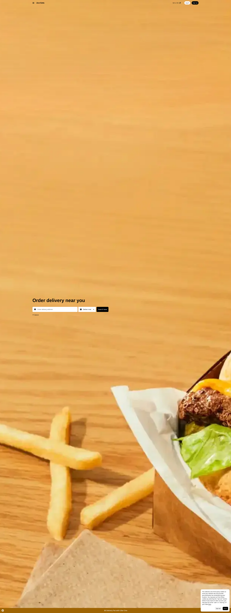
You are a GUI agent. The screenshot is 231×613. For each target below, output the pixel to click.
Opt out (218, 608)
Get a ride (176, 3)
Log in (187, 3)
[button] (87, 309)
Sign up (195, 3)
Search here (102, 309)
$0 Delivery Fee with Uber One (115, 610)
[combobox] (56, 309)
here (209, 604)
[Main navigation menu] (33, 3)
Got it (225, 608)
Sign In (36, 315)
